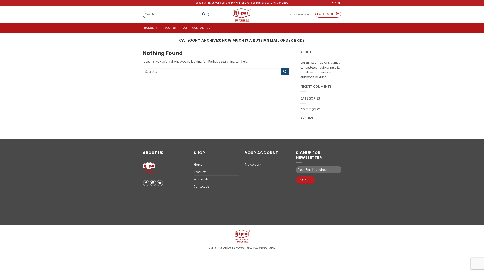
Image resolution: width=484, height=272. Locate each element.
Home (198, 164)
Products (200, 172)
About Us (169, 27)
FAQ (184, 27)
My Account (253, 164)
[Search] (205, 14)
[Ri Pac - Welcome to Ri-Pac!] (242, 14)
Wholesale (201, 179)
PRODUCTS (150, 27)
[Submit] (285, 71)
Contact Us (201, 27)
